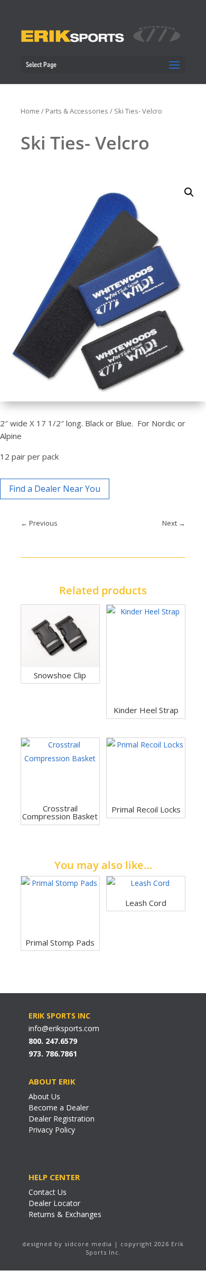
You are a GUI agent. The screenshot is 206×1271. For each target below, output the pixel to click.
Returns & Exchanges (65, 1214)
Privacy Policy (52, 1130)
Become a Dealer (59, 1107)
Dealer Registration (62, 1119)
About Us (44, 1096)
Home (30, 111)
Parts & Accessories (76, 111)
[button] (189, 192)
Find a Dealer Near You (54, 488)
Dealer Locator (54, 1203)
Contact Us (48, 1192)
